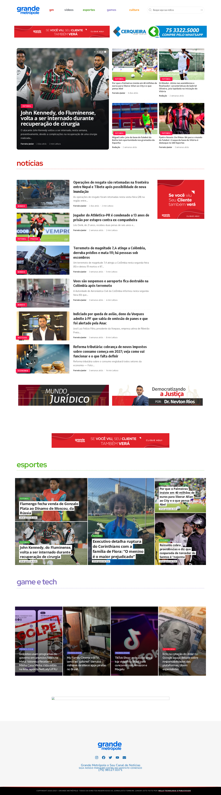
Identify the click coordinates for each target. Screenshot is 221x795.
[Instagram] (97, 757)
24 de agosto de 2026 (168, 509)
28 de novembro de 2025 (174, 675)
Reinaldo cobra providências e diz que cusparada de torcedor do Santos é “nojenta (177, 551)
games (111, 10)
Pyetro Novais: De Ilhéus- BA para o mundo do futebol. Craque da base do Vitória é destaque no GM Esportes (180, 140)
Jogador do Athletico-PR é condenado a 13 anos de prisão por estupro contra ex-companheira (111, 217)
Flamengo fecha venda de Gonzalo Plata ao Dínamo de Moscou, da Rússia (49, 508)
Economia (23, 371)
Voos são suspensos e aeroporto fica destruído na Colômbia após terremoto (110, 283)
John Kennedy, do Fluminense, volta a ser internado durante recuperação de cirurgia (45, 552)
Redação (163, 95)
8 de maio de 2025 (124, 675)
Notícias (22, 338)
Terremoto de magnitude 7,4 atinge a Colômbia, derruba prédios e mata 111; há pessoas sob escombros (109, 252)
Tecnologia (26, 649)
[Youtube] (117, 757)
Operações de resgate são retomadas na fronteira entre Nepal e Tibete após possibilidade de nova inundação (111, 187)
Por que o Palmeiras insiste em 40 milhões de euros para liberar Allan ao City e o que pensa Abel (134, 86)
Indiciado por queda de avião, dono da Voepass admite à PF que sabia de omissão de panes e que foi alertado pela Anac (110, 318)
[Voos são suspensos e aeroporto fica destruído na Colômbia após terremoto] (43, 293)
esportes (89, 10)
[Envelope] (124, 757)
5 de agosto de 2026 (29, 675)
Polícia (34, 239)
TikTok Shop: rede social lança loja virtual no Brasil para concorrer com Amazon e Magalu (133, 663)
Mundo (21, 206)
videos (68, 10)
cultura (134, 10)
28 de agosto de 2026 (101, 561)
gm (51, 10)
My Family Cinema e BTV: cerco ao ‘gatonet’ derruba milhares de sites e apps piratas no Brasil (86, 663)
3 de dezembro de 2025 (78, 675)
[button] (95, 52)
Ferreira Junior (27, 143)
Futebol (27, 104)
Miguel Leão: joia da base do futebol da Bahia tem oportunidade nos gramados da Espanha (133, 140)
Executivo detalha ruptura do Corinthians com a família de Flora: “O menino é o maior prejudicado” (57, 119)
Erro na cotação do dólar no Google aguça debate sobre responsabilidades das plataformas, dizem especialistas (180, 661)
